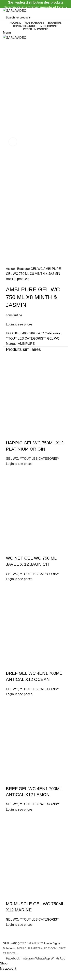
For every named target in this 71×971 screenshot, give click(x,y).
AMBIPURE (26, 343)
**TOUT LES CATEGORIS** (26, 338)
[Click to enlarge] (13, 142)
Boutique (24, 268)
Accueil (11, 268)
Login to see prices (19, 324)
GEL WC (37, 268)
